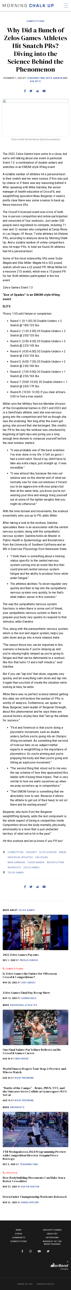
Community (18, 1238)
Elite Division (48, 852)
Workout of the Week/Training (52, 1242)
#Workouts (17, 1107)
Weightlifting (55, 862)
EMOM (62, 852)
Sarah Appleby (30, 1202)
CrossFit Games (52, 1230)
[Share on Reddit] (37, 91)
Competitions (35, 21)
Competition (15, 852)
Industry (52, 1234)
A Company (64, 1265)
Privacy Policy (45, 1284)
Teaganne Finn (36, 78)
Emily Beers (21, 1058)
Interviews (52, 1238)
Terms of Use (25, 1284)
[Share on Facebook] (25, 91)
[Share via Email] (44, 91)
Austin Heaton (30, 1186)
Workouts (14, 867)
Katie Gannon (54, 78)
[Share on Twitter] (31, 91)
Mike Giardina (16, 862)
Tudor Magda (35, 862)
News (19, 1230)
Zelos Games (31, 867)
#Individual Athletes (23, 1005)
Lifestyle (11, 1173)
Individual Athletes (20, 857)
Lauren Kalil (28, 998)
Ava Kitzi (35, 81)
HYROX (18, 1234)
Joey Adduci (28, 982)
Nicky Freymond (24, 1078)
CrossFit (31, 852)
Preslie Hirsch (29, 960)
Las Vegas (41, 857)
